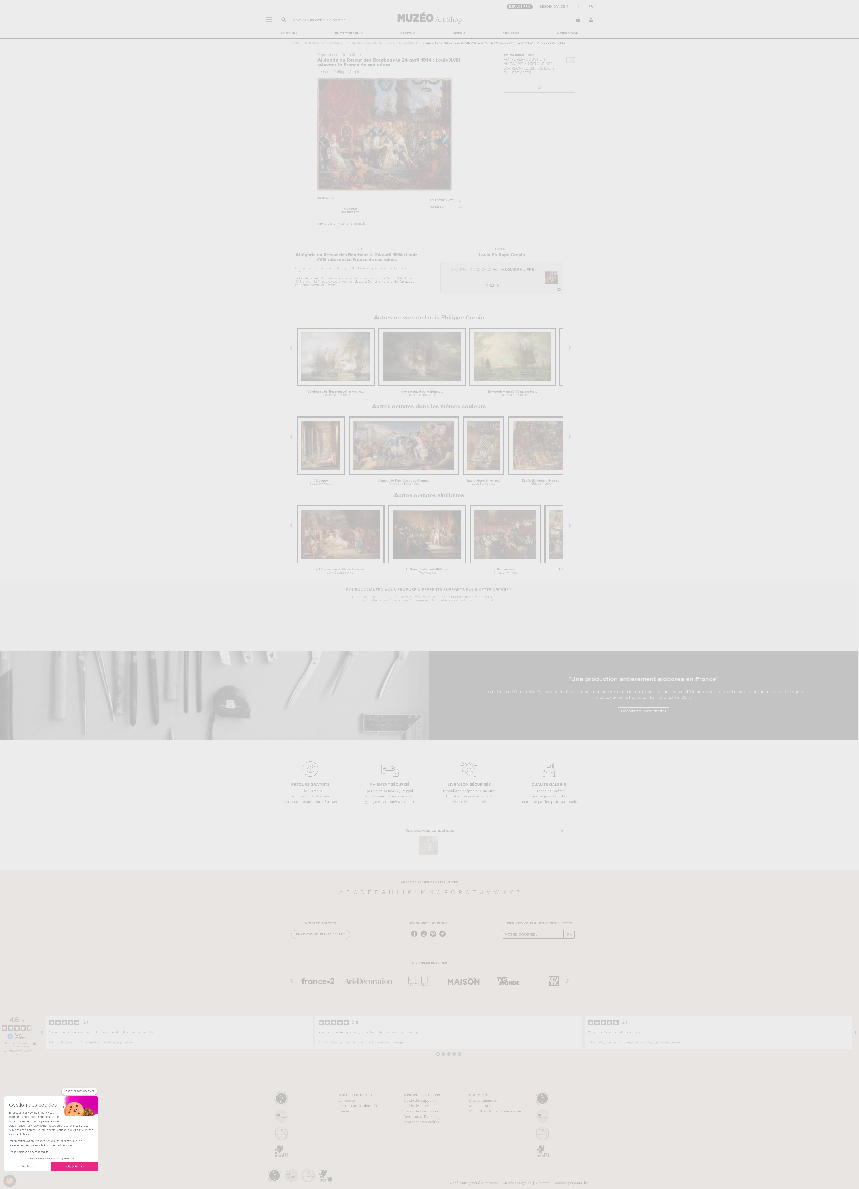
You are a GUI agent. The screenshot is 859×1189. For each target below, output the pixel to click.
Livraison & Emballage (422, 1117)
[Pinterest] (434, 936)
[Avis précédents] (42, 1032)
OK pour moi (75, 1166)
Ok (569, 934)
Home (294, 42)
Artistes (510, 33)
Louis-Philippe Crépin (402, 42)
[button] (9, 1181)
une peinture (327, 268)
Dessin (458, 33)
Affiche (407, 33)
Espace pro (520, 6)
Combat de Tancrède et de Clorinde (404, 482)
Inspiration (567, 33)
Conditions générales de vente (474, 1182)
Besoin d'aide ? (554, 6)
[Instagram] (425, 936)
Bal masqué (505, 571)
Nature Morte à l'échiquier (483, 482)
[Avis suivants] (855, 1032)
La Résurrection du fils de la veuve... (340, 571)
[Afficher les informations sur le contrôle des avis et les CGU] (34, 1043)
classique (363, 268)
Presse (343, 1111)
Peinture (289, 33)
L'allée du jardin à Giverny (540, 482)
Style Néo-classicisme (365, 42)
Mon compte (479, 1106)
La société (346, 1100)
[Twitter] (443, 936)
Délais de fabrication (421, 1111)
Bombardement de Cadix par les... (512, 393)
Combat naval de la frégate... (422, 393)
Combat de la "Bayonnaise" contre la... (335, 393)
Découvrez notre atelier (643, 711)
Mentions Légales (517, 1182)
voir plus (148, 1032)
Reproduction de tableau (323, 42)
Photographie (349, 33)
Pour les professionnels (357, 1106)
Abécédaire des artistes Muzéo (430, 882)
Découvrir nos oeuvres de (492, 277)
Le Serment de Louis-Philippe (427, 571)
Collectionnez (441, 200)
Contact (542, 1182)
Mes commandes (483, 1100)
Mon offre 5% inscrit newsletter (495, 1111)
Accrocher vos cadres (421, 1122)
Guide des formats (419, 1106)
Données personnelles (570, 1182)
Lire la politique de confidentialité (28, 1152)
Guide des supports (420, 1100)
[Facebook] (415, 936)
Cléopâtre (320, 482)
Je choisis (28, 1166)
